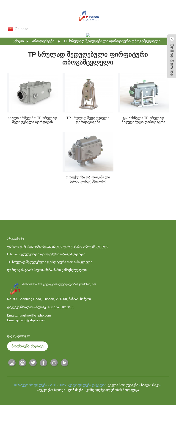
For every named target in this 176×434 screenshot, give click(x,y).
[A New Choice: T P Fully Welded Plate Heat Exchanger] (33, 92)
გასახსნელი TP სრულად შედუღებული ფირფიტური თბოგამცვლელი (143, 120)
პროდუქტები (43, 41)
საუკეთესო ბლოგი (51, 390)
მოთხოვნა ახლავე (27, 346)
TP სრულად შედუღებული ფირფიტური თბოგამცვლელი (111, 41)
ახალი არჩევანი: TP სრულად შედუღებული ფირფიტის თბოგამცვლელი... (32, 120)
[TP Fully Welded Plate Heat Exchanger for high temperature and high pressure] (89, 92)
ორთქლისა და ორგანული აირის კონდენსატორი (88, 179)
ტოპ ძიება (75, 390)
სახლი (18, 41)
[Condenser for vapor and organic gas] (89, 151)
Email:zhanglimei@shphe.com (29, 315)
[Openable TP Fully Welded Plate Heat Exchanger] (144, 92)
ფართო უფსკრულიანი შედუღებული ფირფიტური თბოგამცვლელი (57, 246)
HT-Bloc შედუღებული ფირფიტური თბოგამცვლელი (46, 254)
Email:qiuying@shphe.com (26, 320)
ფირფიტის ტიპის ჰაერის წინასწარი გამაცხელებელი (47, 270)
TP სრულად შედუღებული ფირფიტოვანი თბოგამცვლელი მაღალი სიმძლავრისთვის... (87, 120)
